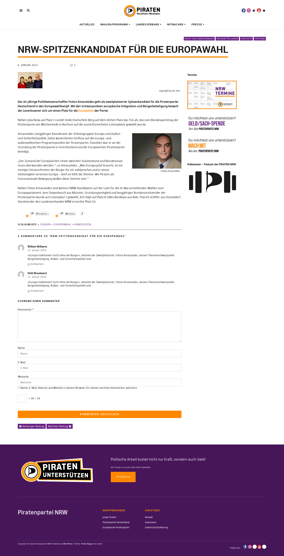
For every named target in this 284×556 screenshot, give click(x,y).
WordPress (68, 544)
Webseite (23, 376)
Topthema (260, 38)
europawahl (62, 224)
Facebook (244, 10)
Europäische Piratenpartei (116, 527)
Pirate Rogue (87, 544)
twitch (254, 10)
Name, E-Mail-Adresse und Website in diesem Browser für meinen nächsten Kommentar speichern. (79, 387)
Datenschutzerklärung (156, 527)
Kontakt (149, 517)
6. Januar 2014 (28, 65)
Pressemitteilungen (227, 38)
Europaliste (86, 110)
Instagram (249, 10)
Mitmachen (175, 24)
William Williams (37, 246)
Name (21, 347)
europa (45, 224)
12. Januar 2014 (37, 250)
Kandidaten (82, 224)
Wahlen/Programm (114, 24)
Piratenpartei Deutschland (116, 522)
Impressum (150, 522)
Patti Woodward (37, 273)
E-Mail (21, 362)
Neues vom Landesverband (199, 38)
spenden (123, 476)
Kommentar (26, 309)
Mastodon (264, 10)
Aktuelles (87, 24)
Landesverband (147, 24)
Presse (196, 24)
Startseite (246, 38)
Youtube (259, 10)
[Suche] (28, 10)
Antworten (37, 264)
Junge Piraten (109, 517)
